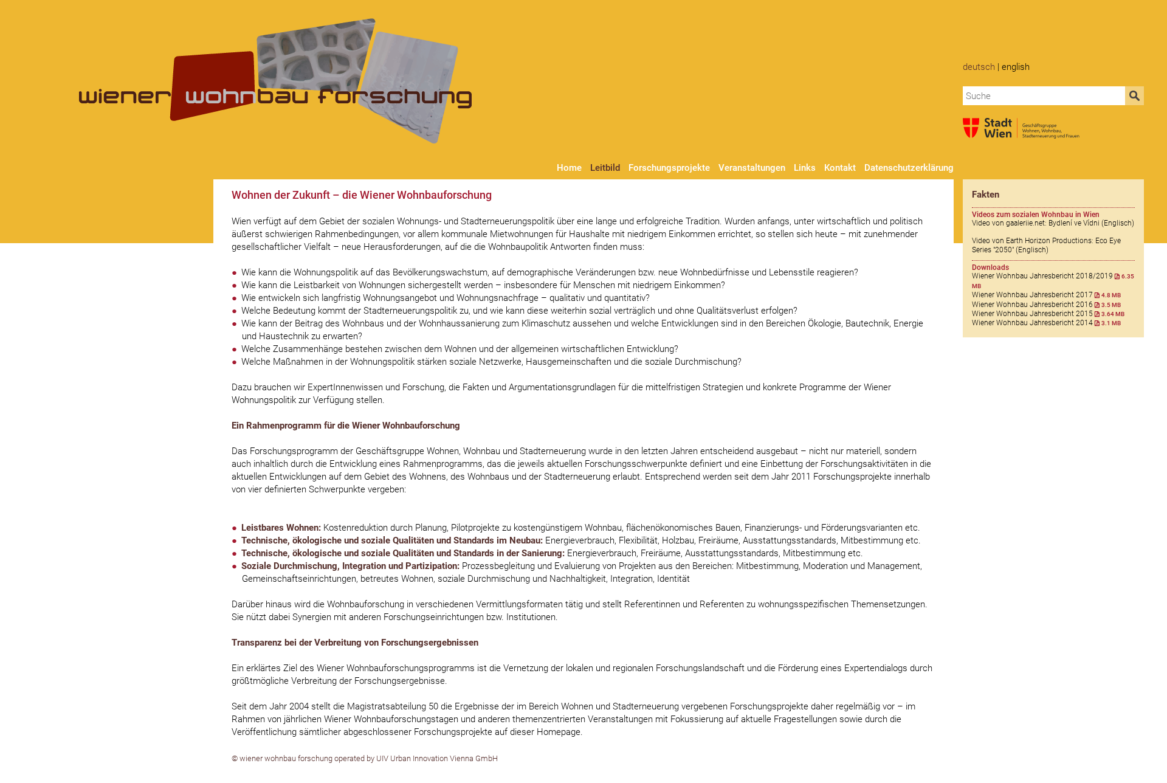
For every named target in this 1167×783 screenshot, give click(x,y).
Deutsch (979, 66)
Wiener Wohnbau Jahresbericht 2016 (1046, 304)
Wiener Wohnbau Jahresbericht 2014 (1046, 323)
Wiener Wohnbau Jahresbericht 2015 (1048, 313)
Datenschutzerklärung (909, 167)
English (1016, 66)
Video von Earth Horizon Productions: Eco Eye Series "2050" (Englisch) (1046, 245)
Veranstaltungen (751, 167)
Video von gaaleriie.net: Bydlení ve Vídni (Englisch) (1053, 223)
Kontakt (840, 167)
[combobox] (1043, 95)
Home (569, 167)
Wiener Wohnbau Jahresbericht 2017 (1046, 295)
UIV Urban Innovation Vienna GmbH (437, 758)
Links (805, 167)
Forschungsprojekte (669, 167)
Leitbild (605, 167)
